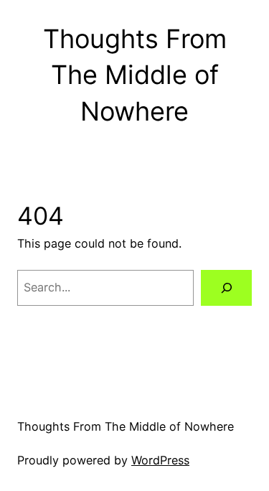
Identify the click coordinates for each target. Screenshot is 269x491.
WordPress (160, 460)
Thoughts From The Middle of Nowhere (135, 75)
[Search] (226, 288)
